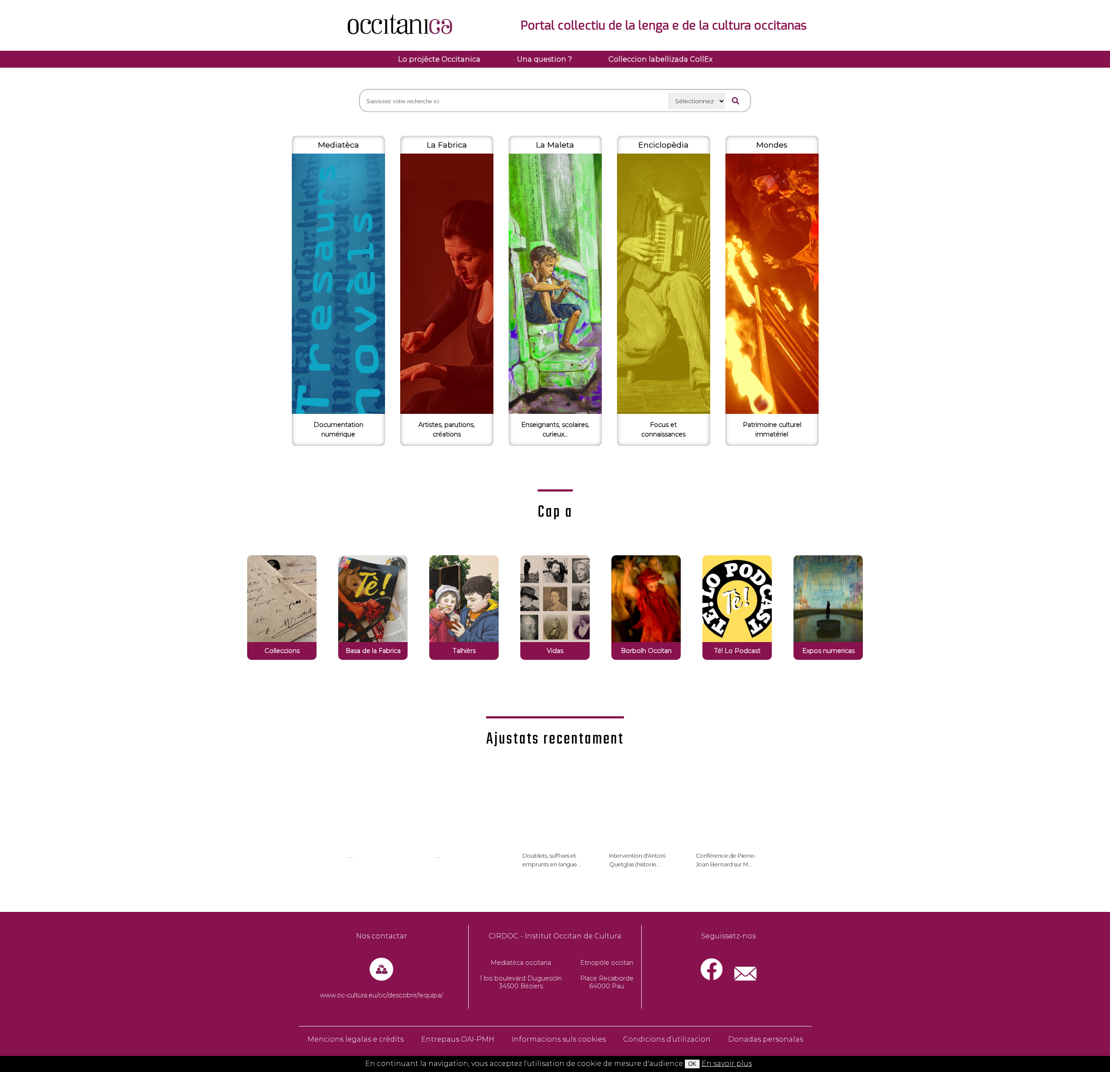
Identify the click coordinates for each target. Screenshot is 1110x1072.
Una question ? (544, 59)
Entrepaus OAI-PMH (457, 1039)
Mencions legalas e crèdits (355, 1039)
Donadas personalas (765, 1039)
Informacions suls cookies (559, 1039)
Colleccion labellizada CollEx (660, 59)
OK (692, 1064)
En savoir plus (727, 1063)
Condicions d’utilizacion (667, 1039)
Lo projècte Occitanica (439, 59)
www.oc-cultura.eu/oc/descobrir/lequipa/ (381, 995)
